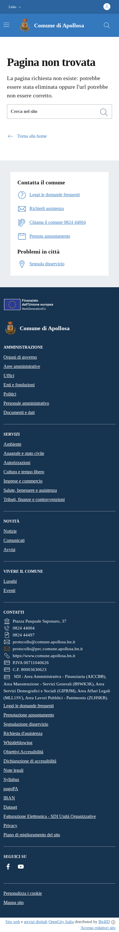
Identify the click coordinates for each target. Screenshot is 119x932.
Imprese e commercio (22, 481)
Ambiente (12, 444)
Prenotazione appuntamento (28, 714)
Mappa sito (13, 902)
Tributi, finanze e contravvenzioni (34, 499)
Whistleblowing (17, 742)
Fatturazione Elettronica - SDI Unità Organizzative (49, 816)
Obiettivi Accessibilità (23, 751)
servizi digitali (35, 922)
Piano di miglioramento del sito (31, 834)
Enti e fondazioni (19, 384)
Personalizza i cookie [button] (22, 893)
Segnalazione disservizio (25, 724)
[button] (16, 7)
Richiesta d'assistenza (22, 733)
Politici (9, 394)
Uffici (8, 375)
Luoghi (10, 581)
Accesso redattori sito (98, 928)
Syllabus (11, 779)
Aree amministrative (21, 366)
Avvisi (9, 549)
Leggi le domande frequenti (28, 705)
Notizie (10, 531)
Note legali (13, 770)
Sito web (12, 922)
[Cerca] (104, 112)
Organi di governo (20, 357)
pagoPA (10, 788)
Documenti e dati (19, 412)
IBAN (9, 797)
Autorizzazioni (16, 462)
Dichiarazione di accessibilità (29, 761)
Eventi (9, 590)
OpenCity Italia (61, 922)
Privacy (10, 825)
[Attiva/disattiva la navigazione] (6, 24)
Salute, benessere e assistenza (30, 490)
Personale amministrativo (26, 403)
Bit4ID (104, 922)
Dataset (10, 807)
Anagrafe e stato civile (23, 453)
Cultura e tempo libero (23, 471)
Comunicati (14, 540)
